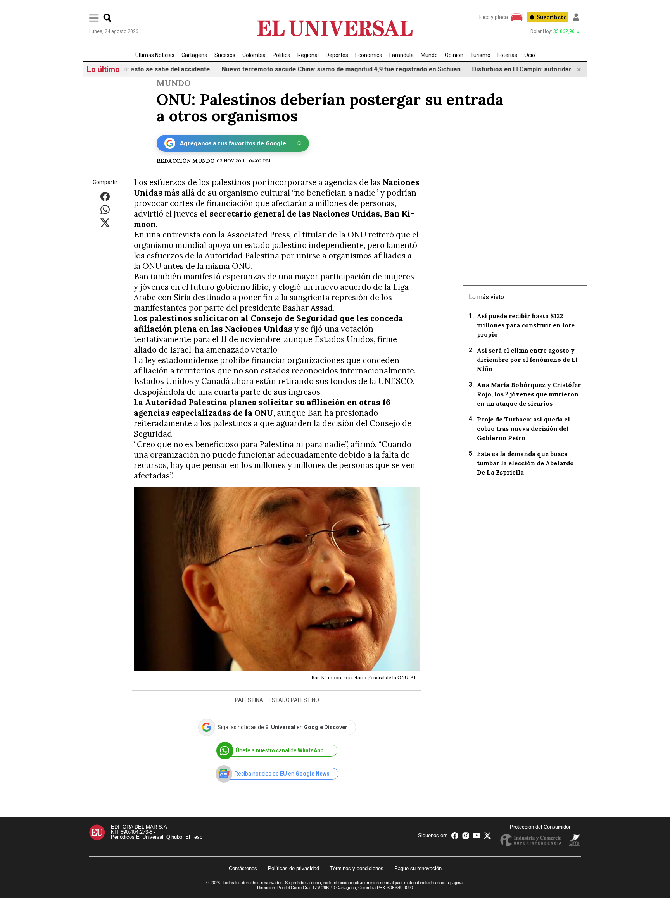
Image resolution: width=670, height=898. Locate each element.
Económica (368, 55)
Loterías (507, 55)
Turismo (480, 55)
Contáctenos (243, 868)
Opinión (454, 55)
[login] (576, 17)
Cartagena (194, 55)
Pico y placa (493, 17)
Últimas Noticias (154, 55)
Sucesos (224, 55)
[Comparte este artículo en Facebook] (105, 196)
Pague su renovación (418, 868)
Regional (308, 55)
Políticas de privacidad (293, 868)
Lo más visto (486, 297)
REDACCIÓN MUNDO (186, 160)
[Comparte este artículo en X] (105, 222)
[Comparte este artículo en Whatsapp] (105, 209)
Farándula (401, 55)
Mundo (429, 55)
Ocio (529, 55)
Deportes (337, 55)
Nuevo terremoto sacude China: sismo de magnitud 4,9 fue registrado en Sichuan (323, 69)
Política (281, 55)
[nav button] (94, 17)
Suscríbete (551, 17)
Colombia (254, 55)
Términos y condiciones (356, 868)
